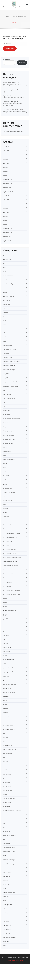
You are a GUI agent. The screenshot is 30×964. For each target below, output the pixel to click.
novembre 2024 (7, 232)
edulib (4, 468)
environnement (7, 488)
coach (4, 341)
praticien (5, 770)
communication (7, 357)
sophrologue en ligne (9, 851)
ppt (4, 766)
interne (5, 655)
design (5, 427)
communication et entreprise (11, 361)
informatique (6, 651)
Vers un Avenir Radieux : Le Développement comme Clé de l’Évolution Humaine (12, 84)
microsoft (6, 717)
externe (5, 508)
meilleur (5, 704)
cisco (4, 321)
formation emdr (7, 541)
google (5, 615)
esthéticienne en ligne (9, 492)
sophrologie (6, 843)
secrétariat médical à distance (12, 811)
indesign (5, 639)
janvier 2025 (6, 224)
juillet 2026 (6, 151)
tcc (4, 868)
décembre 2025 (7, 179)
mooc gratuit (6, 721)
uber (4, 900)
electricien (6, 472)
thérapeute (6, 876)
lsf (3, 680)
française (5, 602)
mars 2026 (6, 167)
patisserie (6, 737)
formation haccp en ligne (10, 553)
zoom (4, 945)
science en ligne (7, 802)
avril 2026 (6, 163)
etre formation (7, 500)
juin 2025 (5, 204)
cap (4, 308)
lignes (4, 664)
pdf (4, 741)
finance (5, 512)
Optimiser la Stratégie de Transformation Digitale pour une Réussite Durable (12, 103)
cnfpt (4, 333)
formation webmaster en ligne (12, 590)
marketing (6, 696)
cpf (4, 402)
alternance (6, 288)
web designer (7, 925)
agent (4, 272)
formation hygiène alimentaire (12, 557)
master (5, 700)
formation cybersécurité (10, 537)
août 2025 (6, 196)
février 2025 (6, 220)
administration (7, 259)
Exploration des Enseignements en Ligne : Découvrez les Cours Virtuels (13, 96)
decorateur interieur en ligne (11, 419)
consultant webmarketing (10, 386)
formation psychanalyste (10, 561)
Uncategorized (7, 904)
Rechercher (6, 59)
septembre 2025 (8, 192)
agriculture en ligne (8, 284)
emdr (4, 480)
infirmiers (5, 643)
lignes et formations (9, 668)
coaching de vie (7, 345)
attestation (6, 300)
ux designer (6, 913)
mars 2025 (6, 216)
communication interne (9, 365)
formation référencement (10, 566)
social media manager (9, 835)
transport (6, 896)
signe (4, 823)
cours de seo (7, 394)
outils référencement (9, 725)
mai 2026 (5, 159)
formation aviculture (9, 529)
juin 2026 (5, 155)
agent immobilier (8, 276)
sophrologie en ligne (9, 847)
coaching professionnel (9, 349)
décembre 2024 (7, 228)
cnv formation (7, 337)
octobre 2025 (7, 187)
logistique (6, 676)
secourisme (6, 806)
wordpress (6, 941)
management (7, 688)
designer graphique (8, 435)
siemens (5, 819)
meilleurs (5, 713)
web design (6, 921)
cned (4, 329)
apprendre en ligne (8, 296)
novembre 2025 (7, 183)
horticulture (6, 627)
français (5, 598)
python (5, 794)
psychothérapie (7, 790)
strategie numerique (9, 860)
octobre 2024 (7, 236)
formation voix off (8, 582)
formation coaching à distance (11, 533)
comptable (6, 378)
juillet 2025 (6, 200)
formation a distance (9, 521)
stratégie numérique (9, 864)
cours (4, 390)
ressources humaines (9, 798)
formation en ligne (8, 545)
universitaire (6, 909)
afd (4, 263)
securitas (5, 815)
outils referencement (9, 729)
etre (4, 496)
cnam (4, 325)
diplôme (5, 447)
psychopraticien (7, 786)
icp (4, 631)
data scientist (7, 410)
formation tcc (7, 578)
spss (4, 855)
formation (6, 517)
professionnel (7, 774)
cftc (4, 316)
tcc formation (7, 872)
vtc (4, 917)
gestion (5, 606)
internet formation (8, 659)
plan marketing (7, 753)
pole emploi (6, 762)
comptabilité (6, 374)
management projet (9, 692)
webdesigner (7, 929)
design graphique (8, 431)
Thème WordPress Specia (15, 960)
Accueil (14, 22)
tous (4, 888)
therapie (5, 880)
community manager (9, 370)
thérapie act (6, 884)
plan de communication (9, 749)
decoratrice (6, 423)
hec (4, 623)
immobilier (6, 635)
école (4, 455)
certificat (5, 312)
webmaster (6, 933)
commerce (6, 353)
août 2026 (6, 147)
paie (4, 733)
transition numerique (9, 892)
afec (4, 267)
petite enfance (7, 745)
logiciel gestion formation (10, 672)
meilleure (5, 708)
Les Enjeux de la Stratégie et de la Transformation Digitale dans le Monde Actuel (14, 111)
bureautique (6, 304)
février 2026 (6, 171)
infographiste (7, 647)
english (5, 484)
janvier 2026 (6, 175)
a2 (3, 255)
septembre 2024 (8, 241)
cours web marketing (9, 398)
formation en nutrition (9, 549)
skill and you (6, 831)
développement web (9, 439)
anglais (5, 292)
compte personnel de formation (12, 382)
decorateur (6, 414)
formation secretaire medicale (12, 570)
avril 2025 (6, 212)
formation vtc (7, 586)
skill (4, 827)
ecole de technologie (9, 459)
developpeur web (8, 443)
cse (4, 406)
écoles (5, 463)
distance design (7, 451)
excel (4, 504)
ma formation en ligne (9, 684)
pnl (4, 757)
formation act (7, 525)
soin (4, 839)
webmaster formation (9, 937)
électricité (6, 476)
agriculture (6, 280)
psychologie (6, 782)
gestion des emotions (9, 610)
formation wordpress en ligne (11, 594)
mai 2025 (5, 208)
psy (4, 778)
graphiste (6, 619)
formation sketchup (8, 574)
